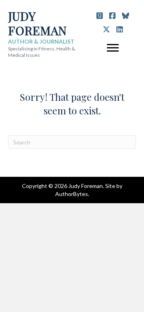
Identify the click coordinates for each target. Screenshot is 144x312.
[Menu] (113, 48)
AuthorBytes (71, 193)
